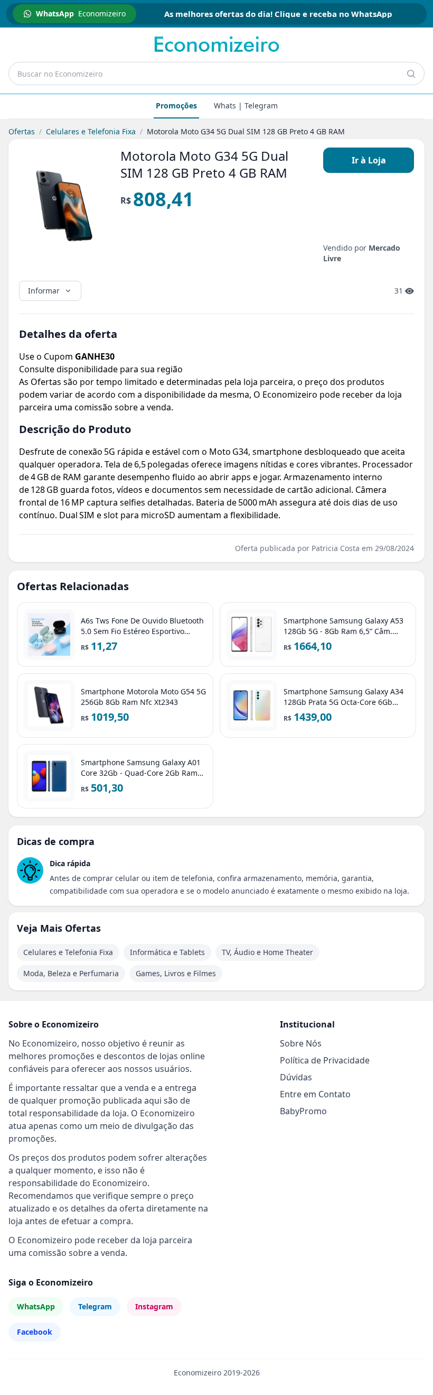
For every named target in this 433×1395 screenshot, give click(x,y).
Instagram (154, 1306)
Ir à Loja (369, 160)
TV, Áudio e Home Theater (267, 952)
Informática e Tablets (167, 952)
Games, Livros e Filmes (176, 973)
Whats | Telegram (246, 105)
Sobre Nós (301, 1043)
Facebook (34, 1332)
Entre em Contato (315, 1094)
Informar (44, 291)
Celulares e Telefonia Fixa (91, 131)
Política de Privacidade (325, 1060)
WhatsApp (36, 1306)
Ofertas (21, 131)
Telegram (95, 1306)
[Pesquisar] (411, 73)
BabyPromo (303, 1111)
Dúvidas (296, 1077)
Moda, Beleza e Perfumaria (71, 973)
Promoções (176, 105)
